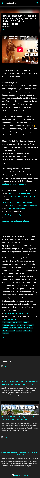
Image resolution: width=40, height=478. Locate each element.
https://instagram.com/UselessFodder (17, 202)
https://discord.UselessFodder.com (16, 313)
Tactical (30, 327)
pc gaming (30, 325)
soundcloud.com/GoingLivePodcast (16, 221)
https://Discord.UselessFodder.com (23, 206)
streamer (13, 327)
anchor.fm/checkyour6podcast (14, 184)
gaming (25, 322)
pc (24, 325)
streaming (21, 327)
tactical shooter (9, 330)
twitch (19, 330)
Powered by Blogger (21, 475)
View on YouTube (9, 319)
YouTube (6, 333)
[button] (3, 30)
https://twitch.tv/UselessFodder (19, 193)
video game (27, 330)
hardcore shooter (9, 325)
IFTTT (19, 325)
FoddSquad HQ (11, 3)
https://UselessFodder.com (19, 209)
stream (5, 327)
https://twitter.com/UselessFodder (22, 196)
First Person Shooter (10, 322)
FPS (20, 322)
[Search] (37, 3)
